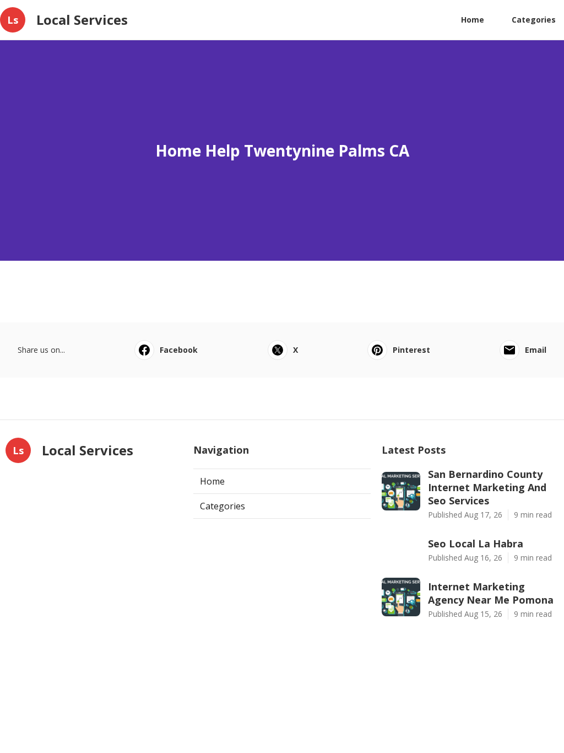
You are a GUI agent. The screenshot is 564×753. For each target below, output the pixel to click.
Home (472, 19)
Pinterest (411, 350)
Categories (534, 19)
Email (535, 350)
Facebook (179, 350)
